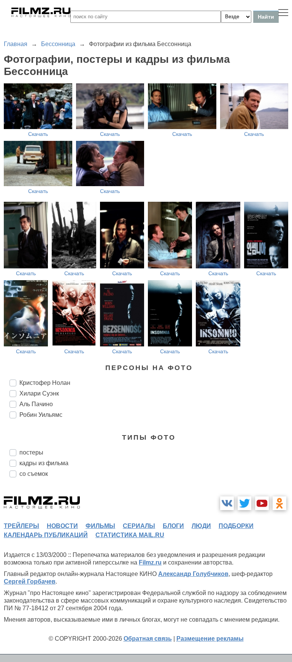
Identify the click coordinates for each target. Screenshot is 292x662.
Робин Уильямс (40, 415)
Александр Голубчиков (193, 574)
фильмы (100, 526)
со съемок (33, 474)
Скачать (38, 134)
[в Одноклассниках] (279, 503)
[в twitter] (244, 503)
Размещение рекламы (210, 638)
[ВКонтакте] (227, 503)
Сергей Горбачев (30, 581)
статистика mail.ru (129, 535)
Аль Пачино (36, 404)
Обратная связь (148, 638)
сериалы (139, 526)
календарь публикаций (46, 535)
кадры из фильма (43, 463)
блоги (173, 526)
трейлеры (21, 526)
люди (201, 526)
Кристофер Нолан (44, 383)
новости (62, 526)
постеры (31, 452)
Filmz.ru (150, 562)
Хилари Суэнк (39, 393)
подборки (236, 526)
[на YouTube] (262, 503)
